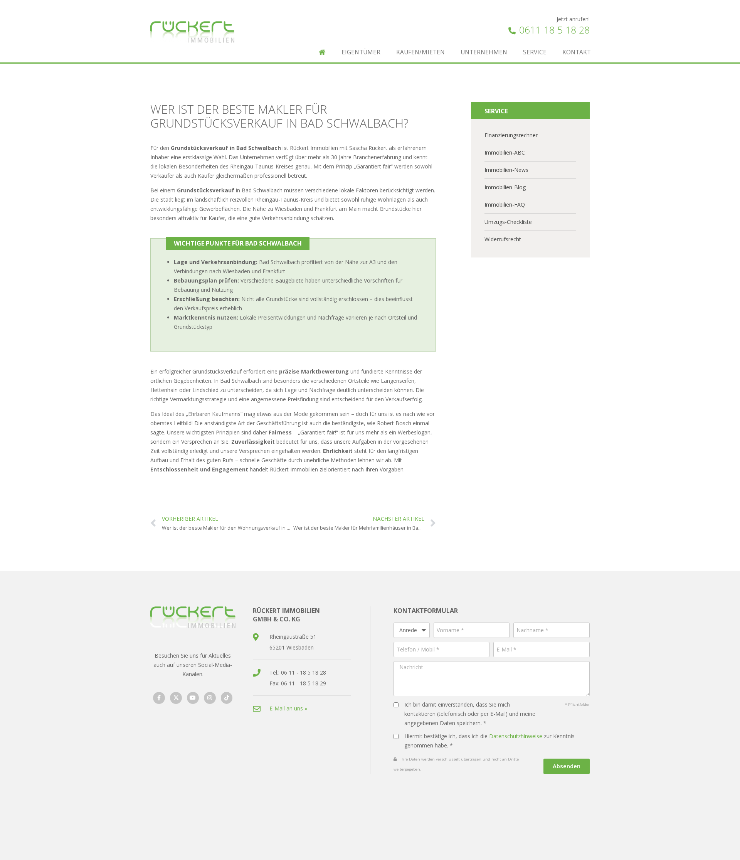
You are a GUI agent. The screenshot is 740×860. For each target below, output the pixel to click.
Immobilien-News (506, 169)
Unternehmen (484, 52)
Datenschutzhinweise (515, 736)
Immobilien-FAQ (504, 204)
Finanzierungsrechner (511, 135)
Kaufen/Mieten (420, 52)
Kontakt (576, 52)
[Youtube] (193, 698)
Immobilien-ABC (504, 152)
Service (535, 52)
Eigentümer (360, 52)
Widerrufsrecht (502, 239)
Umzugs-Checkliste (508, 222)
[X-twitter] (176, 698)
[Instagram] (210, 698)
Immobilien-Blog (505, 187)
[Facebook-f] (159, 698)
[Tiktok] (227, 698)
